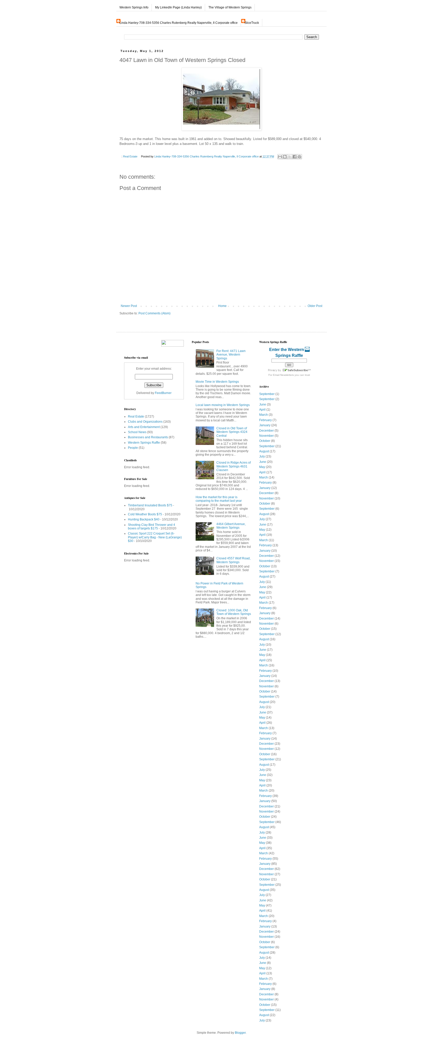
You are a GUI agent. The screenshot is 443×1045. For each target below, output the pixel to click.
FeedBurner (163, 393)
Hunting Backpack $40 (143, 519)
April (262, 409)
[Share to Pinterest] (299, 156)
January (264, 425)
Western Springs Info (133, 7)
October (264, 441)
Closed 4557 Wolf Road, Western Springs (233, 560)
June (262, 404)
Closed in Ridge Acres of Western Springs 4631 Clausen (233, 466)
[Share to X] (289, 156)
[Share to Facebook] (294, 156)
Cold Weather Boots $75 (145, 514)
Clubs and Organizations (145, 421)
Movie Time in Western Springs (217, 381)
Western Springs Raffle (144, 442)
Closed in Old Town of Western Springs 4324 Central (231, 432)
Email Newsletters (283, 375)
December (266, 430)
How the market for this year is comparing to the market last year (219, 499)
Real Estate (130, 156)
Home (222, 306)
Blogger (240, 1033)
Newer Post (129, 306)
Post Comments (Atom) (154, 313)
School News (137, 432)
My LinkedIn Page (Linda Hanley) (178, 7)
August (264, 451)
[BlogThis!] (284, 156)
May (262, 467)
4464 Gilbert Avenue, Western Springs (231, 525)
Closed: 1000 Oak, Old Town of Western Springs (233, 612)
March (263, 415)
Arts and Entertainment (144, 427)
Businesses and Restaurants (148, 437)
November (266, 436)
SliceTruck (251, 23)
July (262, 456)
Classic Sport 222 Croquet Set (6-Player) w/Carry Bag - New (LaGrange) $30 (155, 537)
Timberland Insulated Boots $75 (150, 505)
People (133, 448)
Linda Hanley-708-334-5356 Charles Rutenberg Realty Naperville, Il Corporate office (178, 23)
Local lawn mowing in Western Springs (223, 405)
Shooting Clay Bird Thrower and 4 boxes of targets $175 (151, 526)
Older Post (315, 306)
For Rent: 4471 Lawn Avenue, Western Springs (231, 354)
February (265, 420)
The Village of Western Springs (229, 7)
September (267, 394)
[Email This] (280, 156)
